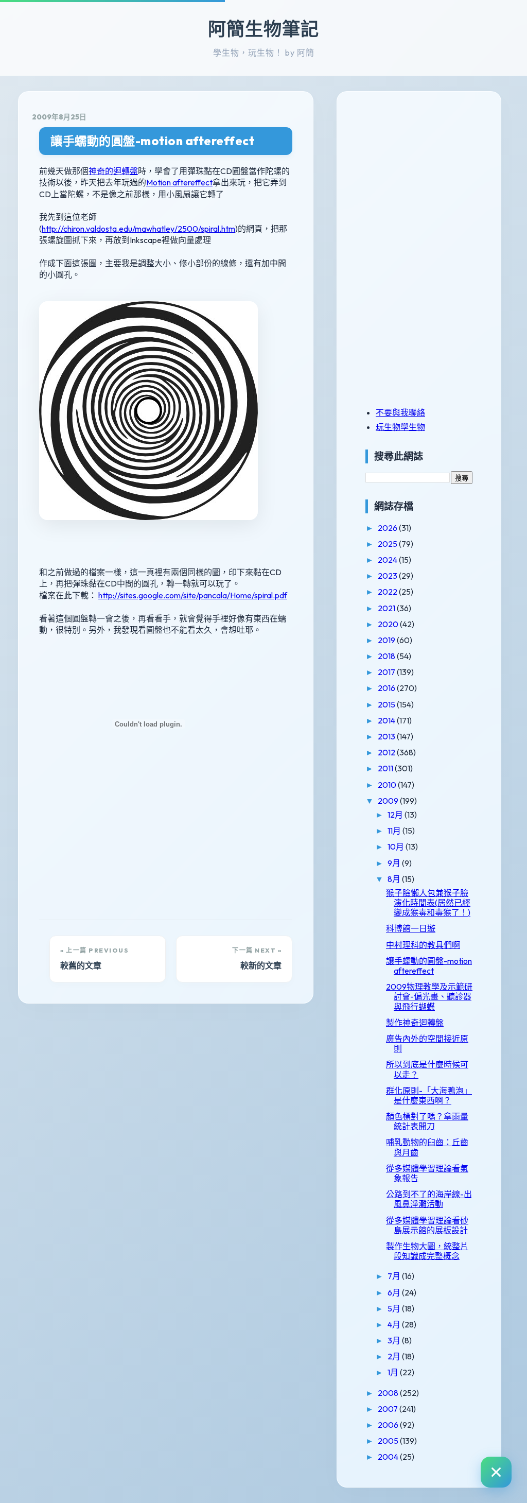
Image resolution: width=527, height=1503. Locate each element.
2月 (395, 1356)
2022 (388, 591)
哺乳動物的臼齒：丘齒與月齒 (427, 1147)
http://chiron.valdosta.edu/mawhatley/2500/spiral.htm (138, 228)
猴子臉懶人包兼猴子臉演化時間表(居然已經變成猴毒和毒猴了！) (428, 903)
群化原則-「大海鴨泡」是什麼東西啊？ (429, 1095)
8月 (395, 879)
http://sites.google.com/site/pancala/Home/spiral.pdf (192, 595)
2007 (388, 1409)
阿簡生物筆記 (263, 29)
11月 (395, 830)
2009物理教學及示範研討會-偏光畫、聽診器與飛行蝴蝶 (429, 996)
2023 (388, 576)
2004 (389, 1457)
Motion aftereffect (179, 182)
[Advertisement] (429, 176)
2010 (388, 785)
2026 (388, 528)
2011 (386, 768)
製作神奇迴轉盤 (415, 1022)
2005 (389, 1441)
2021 (387, 608)
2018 (387, 656)
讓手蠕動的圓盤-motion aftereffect (152, 140)
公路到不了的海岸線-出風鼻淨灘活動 (429, 1199)
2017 (387, 672)
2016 (387, 688)
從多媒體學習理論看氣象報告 (427, 1173)
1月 (394, 1372)
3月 (395, 1340)
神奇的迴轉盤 (113, 171)
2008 (389, 1393)
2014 (387, 720)
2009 (389, 801)
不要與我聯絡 (400, 412)
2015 (387, 704)
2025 (388, 544)
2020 (389, 624)
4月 (395, 1324)
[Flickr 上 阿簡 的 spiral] (148, 537)
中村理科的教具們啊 (423, 945)
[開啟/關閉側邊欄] (496, 1472)
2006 (389, 1425)
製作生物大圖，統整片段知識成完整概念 (427, 1251)
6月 (395, 1292)
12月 (396, 814)
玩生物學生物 (400, 427)
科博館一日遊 (410, 928)
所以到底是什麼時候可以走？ (427, 1069)
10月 (397, 846)
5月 (395, 1308)
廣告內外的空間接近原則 (427, 1043)
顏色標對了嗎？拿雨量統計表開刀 (427, 1121)
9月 (395, 863)
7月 (395, 1276)
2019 (387, 640)
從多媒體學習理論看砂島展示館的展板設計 (427, 1225)
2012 (387, 752)
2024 (388, 560)
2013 (387, 736)
